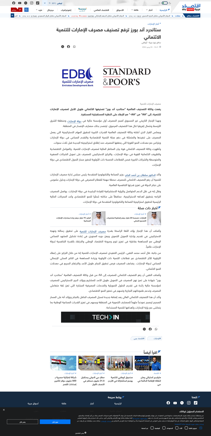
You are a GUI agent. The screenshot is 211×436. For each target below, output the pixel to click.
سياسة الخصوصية (180, 423)
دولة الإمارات (74, 120)
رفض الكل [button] (23, 422)
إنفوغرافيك (66, 10)
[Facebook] (14, 3)
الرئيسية (163, 10)
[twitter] (182, 403)
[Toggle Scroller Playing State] (12, 15)
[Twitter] (26, 3)
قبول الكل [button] (55, 422)
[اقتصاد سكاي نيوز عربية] (185, 7)
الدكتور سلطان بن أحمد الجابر (140, 174)
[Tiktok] (38, 3)
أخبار (92, 403)
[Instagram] (32, 3)
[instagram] (188, 403)
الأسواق (120, 10)
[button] (52, 3)
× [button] (4, 410)
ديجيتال (50, 10)
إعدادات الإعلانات (106, 421)
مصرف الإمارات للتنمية (93, 231)
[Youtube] (20, 3)
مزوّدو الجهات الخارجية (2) (140, 418)
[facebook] (168, 403)
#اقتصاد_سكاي (193, 15)
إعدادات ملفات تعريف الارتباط (195, 424)
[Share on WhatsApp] (74, 47)
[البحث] (26, 10)
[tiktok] (195, 403)
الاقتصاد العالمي (101, 10)
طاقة (64, 403)
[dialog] (105, 421)
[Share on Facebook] (68, 47)
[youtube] (175, 403)
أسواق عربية (33, 403)
